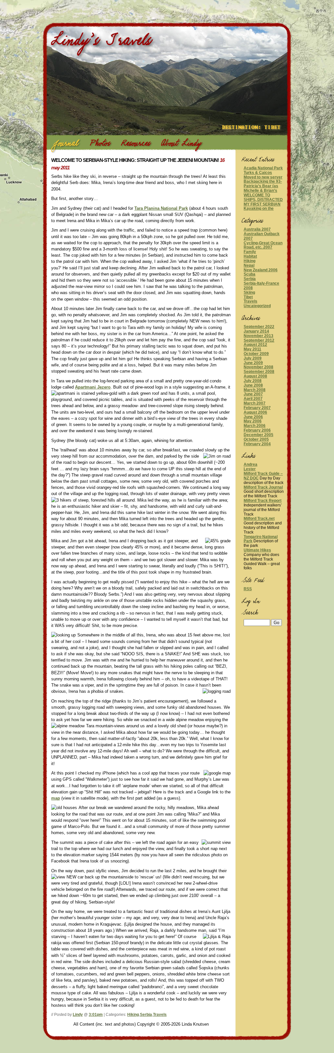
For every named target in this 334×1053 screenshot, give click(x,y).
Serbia (146, 1015)
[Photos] (98, 144)
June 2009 (253, 363)
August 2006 (255, 412)
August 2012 (255, 345)
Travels (160, 1015)
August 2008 (255, 376)
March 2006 (255, 426)
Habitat (250, 256)
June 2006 (253, 417)
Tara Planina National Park (161, 208)
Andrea (250, 464)
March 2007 (255, 403)
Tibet (248, 297)
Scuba (249, 274)
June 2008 (253, 385)
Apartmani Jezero (93, 387)
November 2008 (258, 367)
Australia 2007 (257, 229)
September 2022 (259, 327)
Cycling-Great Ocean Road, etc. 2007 (263, 245)
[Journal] (65, 144)
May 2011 (252, 349)
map (55, 798)
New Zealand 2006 (261, 270)
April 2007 (253, 399)
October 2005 (256, 439)
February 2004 (257, 444)
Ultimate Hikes (257, 550)
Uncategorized (257, 306)
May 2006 (253, 421)
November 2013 (258, 336)
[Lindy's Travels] (103, 46)
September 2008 (259, 372)
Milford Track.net (259, 518)
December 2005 (258, 435)
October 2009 (256, 354)
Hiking (133, 1015)
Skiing (249, 292)
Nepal (249, 265)
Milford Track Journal (263, 487)
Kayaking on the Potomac (259, 210)
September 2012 (259, 340)
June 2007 (253, 394)
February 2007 (257, 408)
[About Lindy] (179, 144)
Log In (245, 598)
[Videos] (134, 144)
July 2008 (253, 381)
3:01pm (96, 1015)
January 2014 (256, 331)
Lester (250, 469)
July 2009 (253, 358)
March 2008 (255, 390)
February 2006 (257, 430)
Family (250, 252)
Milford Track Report (262, 501)
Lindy (78, 1015)
